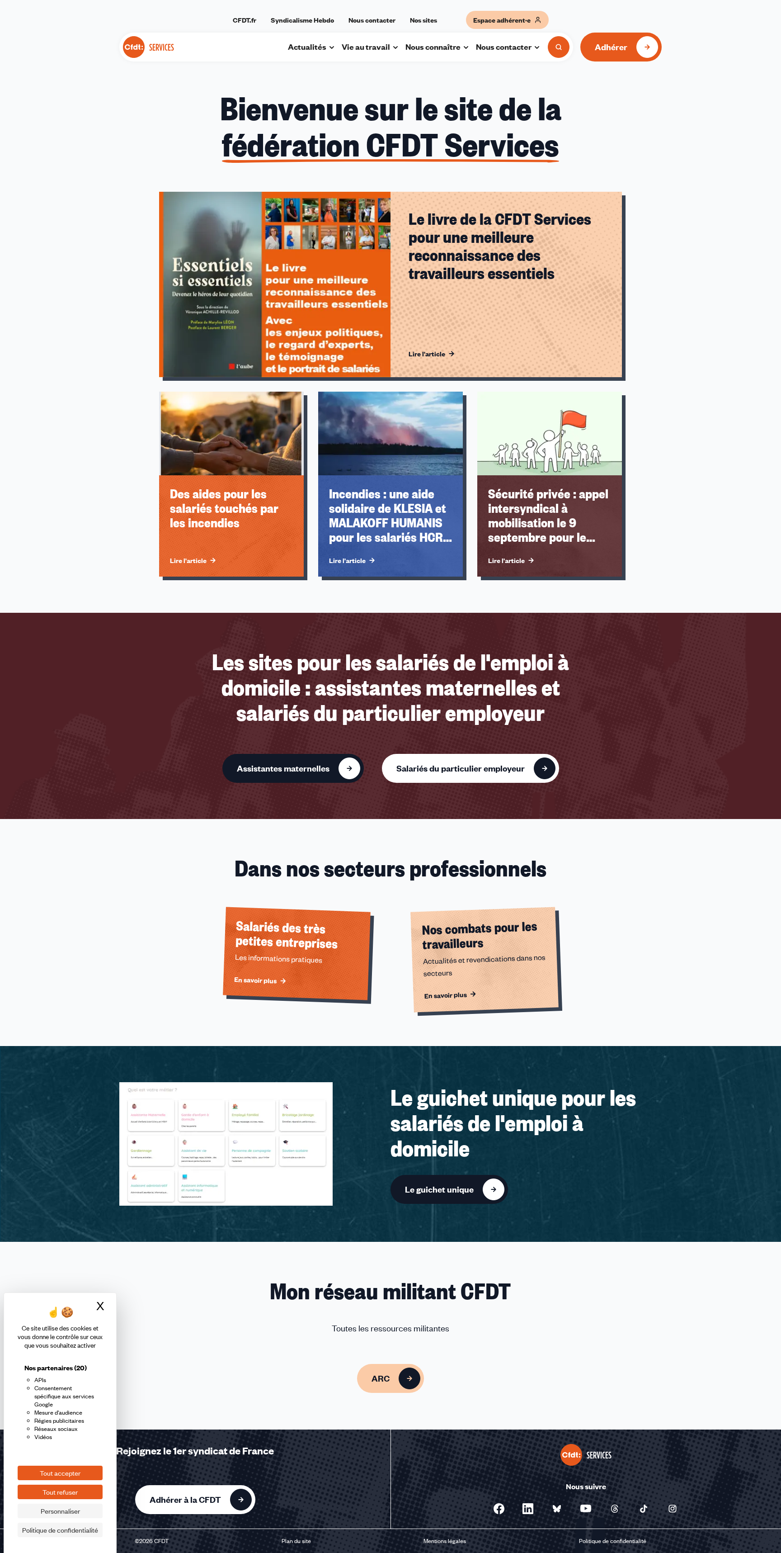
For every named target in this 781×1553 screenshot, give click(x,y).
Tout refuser (60, 1491)
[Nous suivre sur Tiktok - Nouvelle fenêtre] (643, 1508)
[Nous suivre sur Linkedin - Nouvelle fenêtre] (527, 1508)
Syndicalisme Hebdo (302, 19)
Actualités (307, 46)
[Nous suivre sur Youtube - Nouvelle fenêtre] (585, 1508)
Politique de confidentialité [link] (60, 1529)
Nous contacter (371, 19)
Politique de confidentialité (612, 1541)
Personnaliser (60, 1510)
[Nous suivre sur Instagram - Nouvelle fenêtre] (672, 1508)
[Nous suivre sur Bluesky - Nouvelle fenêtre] (556, 1508)
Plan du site (296, 1541)
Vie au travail (366, 46)
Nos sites (423, 19)
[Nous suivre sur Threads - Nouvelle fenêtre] (614, 1508)
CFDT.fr (244, 19)
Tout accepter (60, 1472)
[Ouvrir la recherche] (558, 47)
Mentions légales (444, 1541)
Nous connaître (433, 46)
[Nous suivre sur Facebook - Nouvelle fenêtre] (499, 1508)
